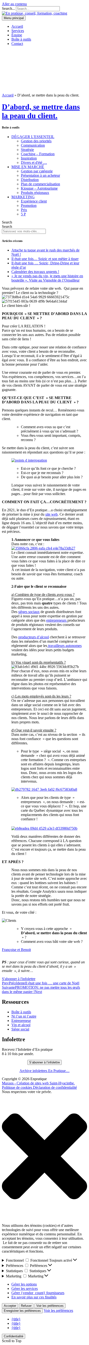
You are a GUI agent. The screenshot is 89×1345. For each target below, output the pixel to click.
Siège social (20, 1029)
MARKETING (23, 197)
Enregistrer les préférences (22, 1311)
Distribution (30, 180)
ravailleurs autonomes (65, 646)
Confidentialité (13, 1336)
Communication (33, 145)
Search (7, 222)
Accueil (8, 95)
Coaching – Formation (38, 154)
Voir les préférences (50, 1306)
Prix (24, 210)
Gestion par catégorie (37, 171)
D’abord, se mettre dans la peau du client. (41, 111)
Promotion (29, 205)
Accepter (10, 1306)
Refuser (26, 1306)
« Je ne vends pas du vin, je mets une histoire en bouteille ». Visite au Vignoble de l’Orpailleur (47, 278)
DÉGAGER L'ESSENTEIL (32, 137)
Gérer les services (24, 1288)
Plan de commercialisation (40, 184)
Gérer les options (24, 1284)
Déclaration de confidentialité (55, 1087)
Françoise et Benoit (16, 950)
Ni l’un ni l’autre (23, 1016)
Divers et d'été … (34, 162)
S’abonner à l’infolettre (44, 1062)
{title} (16, 1319)
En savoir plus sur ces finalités (33, 1297)
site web (51, 514)
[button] (44, 1157)
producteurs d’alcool (33, 637)
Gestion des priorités (36, 141)
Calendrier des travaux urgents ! (35, 272)
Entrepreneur (21, 1021)
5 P (23, 214)
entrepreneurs (56, 620)
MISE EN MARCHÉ (27, 167)
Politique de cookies (17, 1087)
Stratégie (27, 150)
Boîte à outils (21, 1012)
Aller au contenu (14, 4)
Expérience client (34, 201)
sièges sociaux (29, 612)
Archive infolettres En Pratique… (44, 1071)
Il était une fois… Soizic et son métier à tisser (45, 259)
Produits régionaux (35, 193)
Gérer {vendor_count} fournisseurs (37, 1293)
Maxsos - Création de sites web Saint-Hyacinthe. (38, 1083)
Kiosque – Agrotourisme (39, 188)
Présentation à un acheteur (40, 175)
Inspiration (29, 158)
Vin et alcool (20, 1025)
